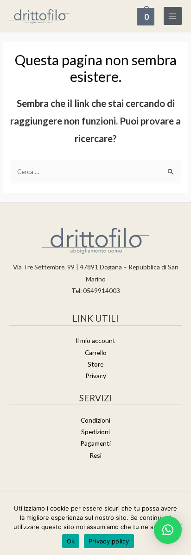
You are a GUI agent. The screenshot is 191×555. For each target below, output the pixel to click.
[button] (168, 530)
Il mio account (95, 340)
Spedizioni (95, 432)
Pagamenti (95, 443)
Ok (71, 541)
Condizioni (95, 420)
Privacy (95, 376)
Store (95, 364)
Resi (95, 455)
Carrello (96, 352)
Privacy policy (109, 541)
